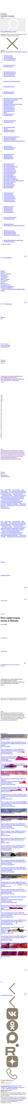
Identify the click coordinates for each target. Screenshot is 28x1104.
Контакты (3, 275)
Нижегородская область (10, 138)
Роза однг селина (5, 739)
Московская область (9, 130)
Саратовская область (9, 195)
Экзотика (23, 505)
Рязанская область (8, 187)
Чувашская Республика (10, 233)
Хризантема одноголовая (14, 505)
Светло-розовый (17, 454)
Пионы (14, 499)
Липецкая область (8, 122)
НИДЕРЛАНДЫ (12, 377)
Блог (2, 282)
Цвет (2, 449)
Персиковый (14, 453)
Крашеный (16, 452)
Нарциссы (16, 498)
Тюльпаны (10, 502)
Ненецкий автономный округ (12, 136)
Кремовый (21, 452)
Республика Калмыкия (10, 172)
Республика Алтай (9, 165)
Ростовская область (9, 186)
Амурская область (8, 57)
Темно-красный (15, 456)
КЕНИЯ (15, 376)
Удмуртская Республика (10, 217)
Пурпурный (21, 453)
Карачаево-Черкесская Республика (13, 104)
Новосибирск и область (20, 51)
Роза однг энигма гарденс (7, 813)
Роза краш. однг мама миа (7, 768)
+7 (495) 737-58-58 (5, 244)
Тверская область (8, 208)
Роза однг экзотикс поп (7, 857)
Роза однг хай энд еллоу (7, 917)
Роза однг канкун (5, 879)
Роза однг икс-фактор (6, 760)
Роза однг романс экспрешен (8, 949)
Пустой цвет (4, 454)
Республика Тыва (8, 183)
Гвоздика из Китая (18, 494)
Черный (15, 457)
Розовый (10, 454)
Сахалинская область (9, 197)
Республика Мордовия (10, 177)
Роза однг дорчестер (6, 849)
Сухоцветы (4, 502)
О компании (4, 276)
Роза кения (8, 489)
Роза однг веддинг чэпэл (7, 933)
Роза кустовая (12, 31)
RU (1, 318)
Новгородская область (10, 139)
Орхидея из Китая (7, 499)
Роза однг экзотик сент (7, 753)
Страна (2, 363)
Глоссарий (3, 280)
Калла (2, 492)
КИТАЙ (20, 376)
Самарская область (9, 192)
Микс (2, 453)
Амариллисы (22, 492)
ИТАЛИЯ (10, 376)
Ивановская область (9, 92)
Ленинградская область (10, 120)
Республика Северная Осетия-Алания (14, 180)
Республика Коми (8, 175)
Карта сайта (21, 1087)
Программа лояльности (7, 286)
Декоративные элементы (17, 496)
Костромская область (9, 108)
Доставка (3, 278)
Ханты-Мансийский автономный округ (14, 225)
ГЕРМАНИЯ (4, 376)
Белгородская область (9, 65)
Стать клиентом (5, 285)
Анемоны (3, 494)
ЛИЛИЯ (6, 31)
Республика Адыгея (9, 163)
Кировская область (9, 107)
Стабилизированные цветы (15, 501)
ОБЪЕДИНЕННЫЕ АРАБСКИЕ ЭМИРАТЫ (12, 379)
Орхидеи (21, 498)
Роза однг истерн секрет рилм (8, 902)
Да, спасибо (4, 16)
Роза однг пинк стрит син (7, 893)
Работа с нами (4, 279)
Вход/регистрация (16, 289)
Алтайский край (8, 55)
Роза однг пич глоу (6, 820)
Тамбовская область (9, 206)
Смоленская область (9, 199)
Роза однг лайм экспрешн (7, 828)
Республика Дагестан (9, 169)
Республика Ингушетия (10, 170)
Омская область (8, 146)
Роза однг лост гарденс (7, 940)
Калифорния (8, 257)
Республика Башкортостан (11, 166)
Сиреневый (8, 456)
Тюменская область (9, 212)
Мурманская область (9, 131)
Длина (2, 381)
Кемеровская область (9, 105)
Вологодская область (9, 74)
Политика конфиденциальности (9, 1086)
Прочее (18, 499)
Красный (10, 452)
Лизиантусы (7, 492)
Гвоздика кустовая (7, 495)
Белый (2, 450)
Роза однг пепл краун (6, 791)
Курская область (8, 115)
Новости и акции (5, 273)
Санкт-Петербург (9, 51)
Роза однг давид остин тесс (8, 806)
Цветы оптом (4, 475)
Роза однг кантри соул (6, 798)
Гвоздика (8, 494)
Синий (3, 456)
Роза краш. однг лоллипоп (8, 871)
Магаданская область (9, 127)
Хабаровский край (9, 224)
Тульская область (8, 210)
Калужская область (9, 101)
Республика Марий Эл (10, 176)
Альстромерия (15, 492)
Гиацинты (8, 496)
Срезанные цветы (5, 476)
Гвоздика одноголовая (20, 495)
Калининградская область (11, 100)
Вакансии (3, 283)
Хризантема (14, 503)
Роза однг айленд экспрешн (8, 784)
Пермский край (8, 155)
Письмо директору (13, 1087)
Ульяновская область (9, 218)
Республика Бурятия (9, 168)
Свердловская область (9, 198)
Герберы (3, 496)
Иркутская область (9, 93)
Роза (2, 489)
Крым (5, 112)
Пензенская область (9, 154)
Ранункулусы (4, 501)
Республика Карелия (9, 173)
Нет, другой (11, 16)
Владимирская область (10, 72)
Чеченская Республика (10, 232)
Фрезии (9, 503)
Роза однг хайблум (6, 956)
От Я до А (17, 664)
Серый (23, 454)
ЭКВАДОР (9, 380)
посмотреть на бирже (6, 752)
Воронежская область (9, 76)
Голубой (11, 450)
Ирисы (24, 491)
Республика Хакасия (9, 184)
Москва (3, 51)
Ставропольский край (9, 201)
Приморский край (8, 157)
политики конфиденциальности (15, 1100)
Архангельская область (10, 58)
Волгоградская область (10, 73)
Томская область (8, 209)
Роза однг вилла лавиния (7, 864)
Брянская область (8, 66)
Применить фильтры (15, 459)
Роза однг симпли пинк (7, 924)
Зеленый (20, 450)
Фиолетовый (9, 457)
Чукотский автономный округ (12, 235)
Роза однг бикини (5, 835)
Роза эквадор (12, 491)
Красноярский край (9, 111)
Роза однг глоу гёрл (6, 886)
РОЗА (2, 31)
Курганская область (9, 114)
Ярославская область (9, 241)
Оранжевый (7, 453)
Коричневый (4, 452)
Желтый (16, 450)
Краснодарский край (9, 109)
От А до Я (11, 664)
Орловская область (9, 149)
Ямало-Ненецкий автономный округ (13, 240)
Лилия (6, 498)
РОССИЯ (3, 380)
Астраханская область (9, 60)
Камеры (3, 271)
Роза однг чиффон (5, 746)
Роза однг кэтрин (5, 775)
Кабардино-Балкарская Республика (13, 98)
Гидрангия (19, 491)
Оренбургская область (9, 147)
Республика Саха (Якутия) (11, 179)
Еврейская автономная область (12, 81)
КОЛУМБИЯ (4, 377)
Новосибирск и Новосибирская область (14, 141)
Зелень (3, 498)
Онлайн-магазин (5, 346)
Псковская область (9, 158)
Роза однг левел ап (6, 909)
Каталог (3, 272)
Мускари (10, 498)
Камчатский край (8, 102)
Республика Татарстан (10, 182)
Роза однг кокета (5, 842)
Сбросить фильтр (5, 459)
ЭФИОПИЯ (15, 380)
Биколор (6, 450)
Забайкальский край (9, 86)
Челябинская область (9, 230)
